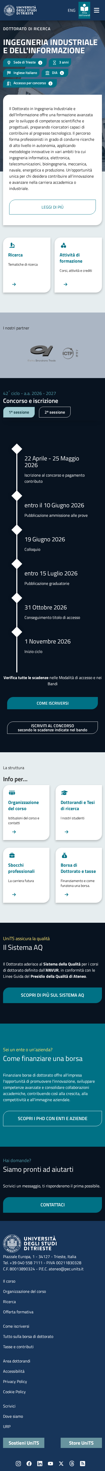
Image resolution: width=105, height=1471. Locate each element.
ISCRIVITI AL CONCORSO (52, 728)
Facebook (29, 1463)
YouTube (50, 1463)
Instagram (18, 1463)
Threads (72, 1463)
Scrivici (9, 1406)
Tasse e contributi (18, 1347)
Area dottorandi (16, 1361)
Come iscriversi (16, 1326)
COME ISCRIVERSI (53, 703)
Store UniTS (81, 1442)
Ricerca (9, 1301)
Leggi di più (52, 207)
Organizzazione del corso (24, 1291)
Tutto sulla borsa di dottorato (28, 1336)
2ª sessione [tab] (55, 412)
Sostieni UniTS (24, 1442)
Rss (82, 1463)
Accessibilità (13, 1371)
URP (6, 1426)
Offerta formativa (18, 1312)
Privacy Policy (15, 1381)
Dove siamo (13, 1416)
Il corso (9, 1281)
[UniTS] (20, 10)
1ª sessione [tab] (19, 412)
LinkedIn (39, 1463)
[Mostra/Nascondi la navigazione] (96, 10)
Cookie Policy (14, 1392)
